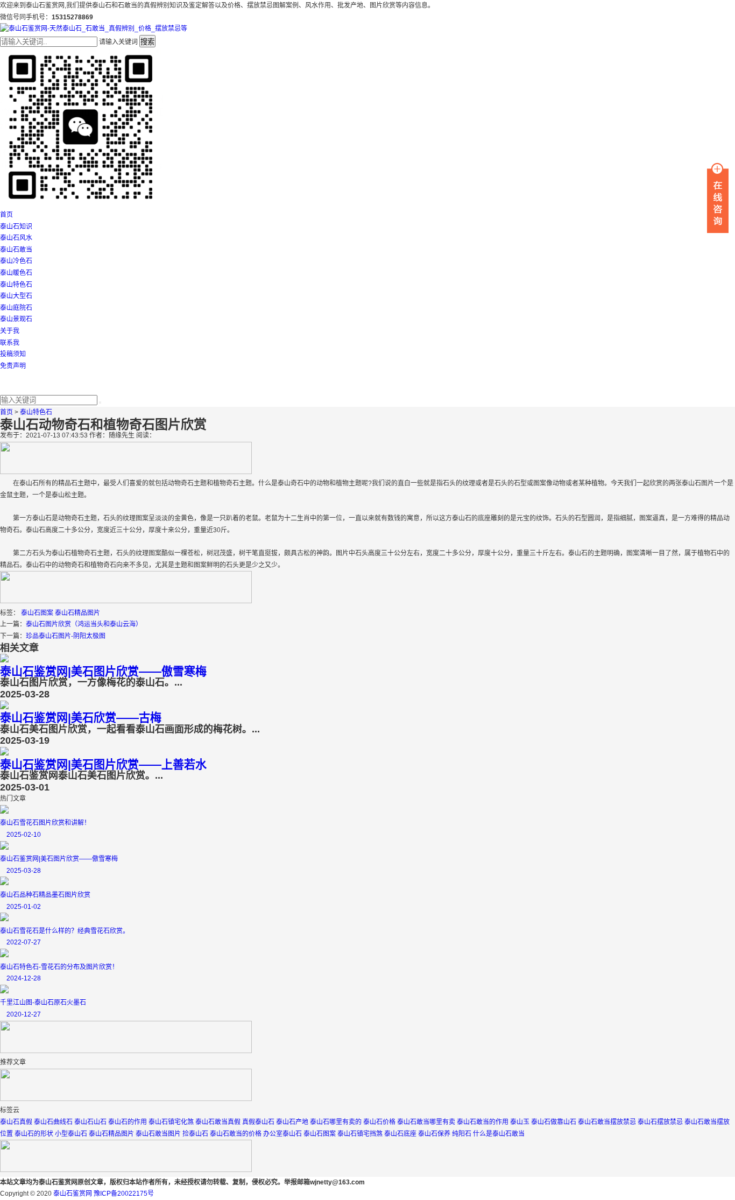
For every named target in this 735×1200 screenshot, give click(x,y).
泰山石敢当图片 (158, 1134)
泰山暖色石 (16, 273)
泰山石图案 (37, 613)
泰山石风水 (16, 238)
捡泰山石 (195, 1134)
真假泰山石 (258, 1122)
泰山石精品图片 (77, 613)
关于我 (9, 331)
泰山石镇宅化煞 (171, 1122)
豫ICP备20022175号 (124, 1193)
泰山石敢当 (16, 249)
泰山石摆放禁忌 (660, 1122)
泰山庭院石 (16, 308)
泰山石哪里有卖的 (336, 1122)
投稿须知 (13, 354)
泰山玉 (519, 1122)
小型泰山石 (71, 1134)
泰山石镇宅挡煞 (360, 1134)
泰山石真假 (16, 1122)
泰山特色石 (16, 284)
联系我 (9, 343)
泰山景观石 (16, 319)
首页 (6, 214)
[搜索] (100, 402)
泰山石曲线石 (53, 1122)
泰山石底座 (400, 1134)
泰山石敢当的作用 (482, 1122)
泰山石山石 (90, 1122)
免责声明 (13, 366)
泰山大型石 (16, 296)
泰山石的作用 (127, 1122)
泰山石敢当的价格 (236, 1134)
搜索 (147, 42)
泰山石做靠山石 (553, 1122)
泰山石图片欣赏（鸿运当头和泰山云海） (84, 624)
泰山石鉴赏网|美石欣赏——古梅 (80, 717)
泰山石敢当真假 (218, 1122)
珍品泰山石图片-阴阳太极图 (65, 636)
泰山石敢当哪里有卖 (426, 1122)
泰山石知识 (16, 226)
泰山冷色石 (16, 261)
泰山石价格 (379, 1122)
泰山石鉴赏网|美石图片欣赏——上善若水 (103, 764)
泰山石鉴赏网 (72, 1193)
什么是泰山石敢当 (499, 1134)
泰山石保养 (434, 1134)
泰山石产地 (292, 1122)
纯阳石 (461, 1134)
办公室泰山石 (282, 1134)
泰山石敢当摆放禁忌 (607, 1122)
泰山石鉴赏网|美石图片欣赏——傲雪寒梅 (103, 671)
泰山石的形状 (34, 1134)
